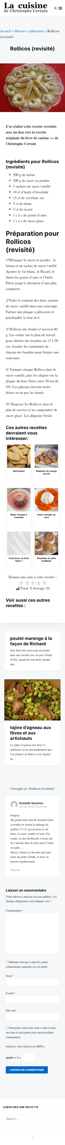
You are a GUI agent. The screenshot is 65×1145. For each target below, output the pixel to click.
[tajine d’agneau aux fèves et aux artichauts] (32, 700)
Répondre (15, 870)
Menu (60, 8)
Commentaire (14, 910)
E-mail (11, 993)
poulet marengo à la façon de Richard (31, 641)
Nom (10, 976)
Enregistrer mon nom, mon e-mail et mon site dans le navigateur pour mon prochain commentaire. (31, 1032)
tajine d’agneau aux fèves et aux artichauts (30, 733)
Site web (11, 1010)
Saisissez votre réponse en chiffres (25, 1046)
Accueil (5, 30)
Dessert (20, 30)
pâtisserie (37, 30)
